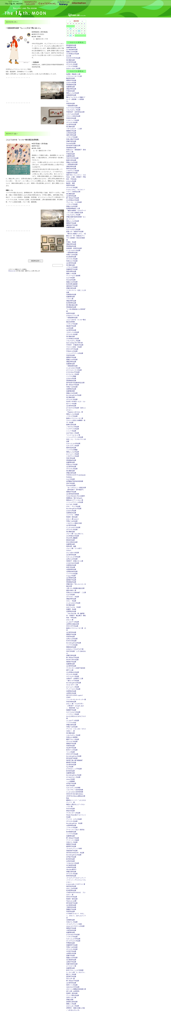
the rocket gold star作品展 (73, 643)
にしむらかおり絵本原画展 (74, 792)
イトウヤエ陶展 (71, 376)
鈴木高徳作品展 (71, 832)
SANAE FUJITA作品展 (73, 58)
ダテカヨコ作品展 (71, 64)
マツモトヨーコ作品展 (73, 813)
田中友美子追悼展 (71, 758)
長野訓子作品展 (71, 80)
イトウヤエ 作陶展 (72, 515)
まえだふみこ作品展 (72, 1006)
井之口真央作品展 (71, 542)
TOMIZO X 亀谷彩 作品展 (74, 345)
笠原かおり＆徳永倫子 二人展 (76, 592)
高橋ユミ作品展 (71, 273)
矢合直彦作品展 (71, 257)
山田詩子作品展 (71, 962)
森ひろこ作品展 (71, 974)
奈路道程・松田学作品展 (74, 248)
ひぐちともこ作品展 (72, 374)
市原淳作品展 (70, 103)
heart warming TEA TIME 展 (74, 343)
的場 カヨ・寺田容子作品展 (74, 231)
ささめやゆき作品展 (72, 563)
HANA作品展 (70, 808)
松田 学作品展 (70, 567)
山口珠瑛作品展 (71, 578)
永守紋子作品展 (71, 783)
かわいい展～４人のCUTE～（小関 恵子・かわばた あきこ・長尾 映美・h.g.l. (75, 706)
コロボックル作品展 (72, 332)
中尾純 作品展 (71, 242)
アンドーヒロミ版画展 (73, 275)
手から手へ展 (70, 978)
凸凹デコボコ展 (71, 997)
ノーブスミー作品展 (72, 714)
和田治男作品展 (71, 271)
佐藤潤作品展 (70, 87)
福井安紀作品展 (71, 886)
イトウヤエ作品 (71, 722)
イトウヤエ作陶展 (71, 450)
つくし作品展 (70, 752)
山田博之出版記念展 (72, 624)
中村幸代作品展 (71, 118)
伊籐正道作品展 (71, 141)
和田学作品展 (70, 185)
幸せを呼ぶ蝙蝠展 (71, 538)
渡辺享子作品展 (71, 976)
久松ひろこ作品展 (71, 842)
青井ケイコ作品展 (71, 985)
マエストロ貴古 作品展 (74, 347)
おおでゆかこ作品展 (72, 433)
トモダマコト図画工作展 (74, 523)
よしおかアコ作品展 (72, 622)
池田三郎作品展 (71, 135)
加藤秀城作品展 (71, 47)
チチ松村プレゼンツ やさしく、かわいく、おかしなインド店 (76, 916)
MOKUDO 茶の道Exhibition (74, 794)
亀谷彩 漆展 (70, 183)
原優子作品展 (70, 955)
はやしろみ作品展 (71, 888)
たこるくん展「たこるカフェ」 (76, 972)
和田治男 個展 (71, 546)
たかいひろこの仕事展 (73, 787)
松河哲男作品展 (71, 303)
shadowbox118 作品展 (72, 987)
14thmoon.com (12, 271)
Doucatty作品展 (70, 143)
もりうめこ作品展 (71, 504)
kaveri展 (68, 56)
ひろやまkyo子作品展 (73, 372)
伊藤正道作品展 (71, 288)
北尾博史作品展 (71, 294)
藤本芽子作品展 (71, 762)
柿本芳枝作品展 (71, 876)
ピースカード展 (71, 966)
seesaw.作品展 (70, 779)
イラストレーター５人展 (74, 76)
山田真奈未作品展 (71, 571)
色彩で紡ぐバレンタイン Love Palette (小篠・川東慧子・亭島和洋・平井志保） (76, 177)
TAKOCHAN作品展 (72, 158)
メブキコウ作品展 (71, 66)
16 (79, 30)
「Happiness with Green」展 (74, 412)
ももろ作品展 (70, 278)
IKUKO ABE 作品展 (72, 659)
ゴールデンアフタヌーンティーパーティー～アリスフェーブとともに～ (76, 880)
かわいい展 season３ (72, 519)
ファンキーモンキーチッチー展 (76, 699)
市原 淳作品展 (70, 458)
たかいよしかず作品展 (73, 443)
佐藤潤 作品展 (71, 609)
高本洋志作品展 (71, 168)
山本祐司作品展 (71, 867)
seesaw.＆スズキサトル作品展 (75, 926)
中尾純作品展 (70, 91)
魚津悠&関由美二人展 (73, 208)
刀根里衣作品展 (71, 907)
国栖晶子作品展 (71, 909)
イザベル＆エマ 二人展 (74, 129)
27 (70, 35)
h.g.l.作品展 (69, 766)
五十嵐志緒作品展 (71, 49)
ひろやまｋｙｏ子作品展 (74, 769)
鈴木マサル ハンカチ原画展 (74, 970)
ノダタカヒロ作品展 (72, 427)
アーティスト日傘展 (72, 840)
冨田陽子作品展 (71, 580)
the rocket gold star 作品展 (73, 395)
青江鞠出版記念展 (71, 305)
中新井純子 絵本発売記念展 (75, 112)
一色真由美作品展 (71, 105)
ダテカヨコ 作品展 (72, 596)
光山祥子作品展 (71, 748)
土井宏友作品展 (71, 133)
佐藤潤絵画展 (70, 391)
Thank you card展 (71, 901)
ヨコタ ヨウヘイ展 (72, 685)
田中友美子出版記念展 (73, 145)
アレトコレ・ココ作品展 (74, 202)
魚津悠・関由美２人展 (73, 74)
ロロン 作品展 (71, 601)
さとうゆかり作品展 (72, 552)
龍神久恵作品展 (71, 160)
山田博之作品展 (71, 693)
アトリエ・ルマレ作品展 (74, 819)
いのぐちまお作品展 (72, 114)
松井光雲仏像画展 (71, 284)
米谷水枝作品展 (71, 701)
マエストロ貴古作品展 (73, 116)
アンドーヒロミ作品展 (73, 689)
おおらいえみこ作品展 (73, 68)
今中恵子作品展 (71, 951)
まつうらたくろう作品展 (74, 370)
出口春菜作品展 (71, 865)
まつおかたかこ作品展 (73, 777)
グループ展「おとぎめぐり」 (75, 534)
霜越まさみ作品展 (71, 51)
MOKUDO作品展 (71, 897)
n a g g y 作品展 (71, 576)
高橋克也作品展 (71, 647)
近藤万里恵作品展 (71, 964)
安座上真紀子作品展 (72, 139)
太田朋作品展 (70, 920)
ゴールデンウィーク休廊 (74, 848)
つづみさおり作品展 (72, 863)
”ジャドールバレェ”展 (73, 435)
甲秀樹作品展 (70, 943)
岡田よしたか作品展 (72, 93)
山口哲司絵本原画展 (72, 494)
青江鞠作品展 (70, 60)
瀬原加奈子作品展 (71, 225)
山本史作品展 (70, 861)
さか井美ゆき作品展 (72, 54)
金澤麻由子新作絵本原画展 (74, 481)
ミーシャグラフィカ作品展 (74, 353)
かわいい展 (69, 620)
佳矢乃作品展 (70, 483)
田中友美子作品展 (71, 903)
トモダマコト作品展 (72, 170)
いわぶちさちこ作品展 (73, 110)
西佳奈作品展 (70, 540)
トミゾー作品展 (71, 431)
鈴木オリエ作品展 (71, 750)
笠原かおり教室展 (71, 737)
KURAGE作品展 (71, 641)
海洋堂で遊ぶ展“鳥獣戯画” (74, 760)
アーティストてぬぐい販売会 (75, 829)
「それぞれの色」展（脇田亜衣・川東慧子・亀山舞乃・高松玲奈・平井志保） (76, 615)
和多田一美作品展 (71, 517)
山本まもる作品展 (71, 559)
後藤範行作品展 (71, 131)
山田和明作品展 (71, 569)
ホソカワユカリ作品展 (73, 941)
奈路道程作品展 (71, 95)
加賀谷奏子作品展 (71, 850)
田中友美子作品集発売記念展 (75, 382)
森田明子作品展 (71, 846)
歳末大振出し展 (71, 590)
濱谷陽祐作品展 (71, 84)
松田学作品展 (70, 313)
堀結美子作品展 (71, 326)
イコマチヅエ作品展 (72, 429)
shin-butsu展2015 (71, 869)
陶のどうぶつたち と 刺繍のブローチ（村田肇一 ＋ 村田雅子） (75, 99)
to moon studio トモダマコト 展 (75, 884)
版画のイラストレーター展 (74, 418)
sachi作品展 (69, 328)
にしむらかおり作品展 (73, 250)
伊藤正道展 (69, 999)
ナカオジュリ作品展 (72, 120)
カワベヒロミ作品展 (72, 676)
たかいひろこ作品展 (72, 445)
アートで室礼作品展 (72, 995)
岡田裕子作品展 (71, 662)
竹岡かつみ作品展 (71, 254)
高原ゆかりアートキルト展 (74, 500)
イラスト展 (69, 299)
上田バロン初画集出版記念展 (75, 588)
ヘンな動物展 (70, 781)
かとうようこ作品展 (72, 454)
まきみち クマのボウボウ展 (74, 649)
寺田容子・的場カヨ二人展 (74, 561)
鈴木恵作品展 (70, 771)
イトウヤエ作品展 (71, 573)
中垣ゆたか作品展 (71, 351)
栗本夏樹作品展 (71, 45)
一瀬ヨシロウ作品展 (72, 680)
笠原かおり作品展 (71, 261)
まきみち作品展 (71, 82)
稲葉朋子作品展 (71, 710)
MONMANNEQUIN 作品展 (75, 853)
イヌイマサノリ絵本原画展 (74, 790)
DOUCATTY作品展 (72, 349)
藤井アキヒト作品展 (72, 739)
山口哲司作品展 (71, 62)
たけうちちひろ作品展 (73, 108)
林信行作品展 (70, 811)
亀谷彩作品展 (70, 78)
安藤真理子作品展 (71, 173)
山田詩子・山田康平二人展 (74, 678)
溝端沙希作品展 (71, 89)
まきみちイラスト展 (72, 315)
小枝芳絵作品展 (71, 930)
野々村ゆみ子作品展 (72, 198)
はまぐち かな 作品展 (73, 607)
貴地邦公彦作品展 (71, 1002)
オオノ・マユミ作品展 (73, 506)
